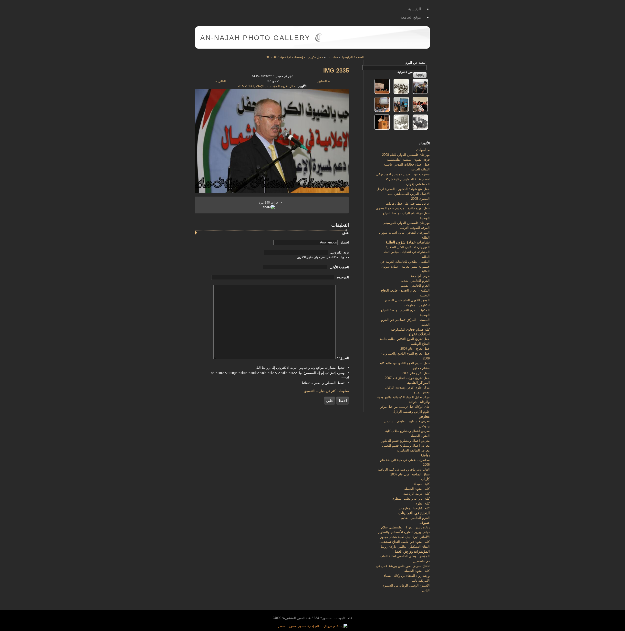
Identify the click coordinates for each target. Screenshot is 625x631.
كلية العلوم (423, 503)
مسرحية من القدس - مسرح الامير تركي (403, 174)
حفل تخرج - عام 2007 (415, 348)
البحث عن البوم (416, 62)
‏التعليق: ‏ (343, 358)
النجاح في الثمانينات (414, 513)
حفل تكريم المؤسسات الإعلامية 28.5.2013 (294, 57)
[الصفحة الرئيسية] (318, 40)
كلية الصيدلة (422, 484)
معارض (424, 416)
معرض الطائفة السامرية (413, 450)
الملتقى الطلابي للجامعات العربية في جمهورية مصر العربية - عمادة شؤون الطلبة (405, 266)
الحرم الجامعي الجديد (415, 281)
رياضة (425, 455)
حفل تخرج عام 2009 (416, 373)
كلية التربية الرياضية (416, 493)
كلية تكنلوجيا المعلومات (414, 508)
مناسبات (332, 57)
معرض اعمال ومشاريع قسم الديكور (406, 440)
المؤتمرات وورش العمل (412, 551)
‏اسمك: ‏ (344, 242)
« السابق (323, 81)
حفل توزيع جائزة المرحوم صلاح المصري (403, 208)
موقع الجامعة (411, 17)
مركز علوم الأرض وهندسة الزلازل (407, 387)
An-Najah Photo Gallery (255, 38)
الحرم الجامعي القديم (415, 285)
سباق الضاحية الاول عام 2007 (410, 474)
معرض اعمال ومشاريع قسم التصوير (405, 445)
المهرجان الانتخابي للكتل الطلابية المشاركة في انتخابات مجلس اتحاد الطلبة (406, 252)
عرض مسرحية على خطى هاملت (408, 203)
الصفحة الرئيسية (353, 57)
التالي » (221, 81)
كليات (425, 479)
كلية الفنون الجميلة (417, 489)
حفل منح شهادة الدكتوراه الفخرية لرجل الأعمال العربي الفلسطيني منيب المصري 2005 (403, 193)
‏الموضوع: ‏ (342, 277)
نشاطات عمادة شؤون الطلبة (407, 242)
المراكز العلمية (418, 382)
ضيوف (424, 522)
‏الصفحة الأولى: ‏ (338, 267)
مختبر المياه (422, 392)
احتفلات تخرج (419, 334)
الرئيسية (414, 9)
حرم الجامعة (420, 276)
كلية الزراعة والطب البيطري (411, 498)
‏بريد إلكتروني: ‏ (339, 252)
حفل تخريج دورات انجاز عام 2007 (407, 378)
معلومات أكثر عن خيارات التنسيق (326, 391)
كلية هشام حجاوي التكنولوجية (410, 329)
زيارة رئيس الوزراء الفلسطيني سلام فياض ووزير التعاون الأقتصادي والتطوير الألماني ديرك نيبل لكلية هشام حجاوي (404, 532)
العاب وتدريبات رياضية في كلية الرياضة (404, 469)
